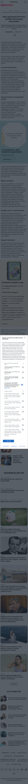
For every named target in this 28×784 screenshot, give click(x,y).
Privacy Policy (22, 446)
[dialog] (14, 392)
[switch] (22, 367)
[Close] (25, 338)
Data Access (14, 446)
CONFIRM (8, 441)
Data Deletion (6, 446)
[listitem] (14, 364)
